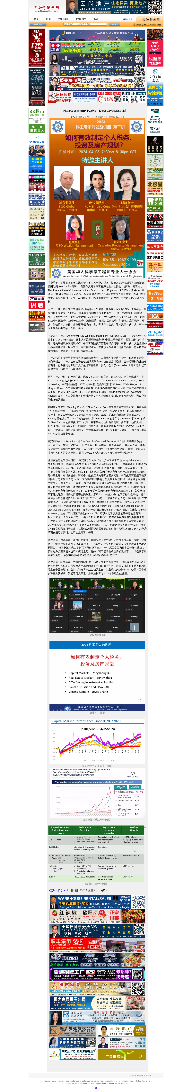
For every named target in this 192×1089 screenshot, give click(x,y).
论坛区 (96, 19)
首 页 (36, 19)
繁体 (130, 19)
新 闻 (48, 19)
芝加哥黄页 (63, 19)
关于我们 (140, 1076)
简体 (125, 19)
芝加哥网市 (81, 19)
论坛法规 (133, 1076)
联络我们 (147, 1076)
